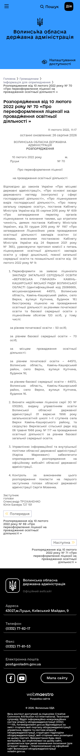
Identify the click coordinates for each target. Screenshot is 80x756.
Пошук (52, 6)
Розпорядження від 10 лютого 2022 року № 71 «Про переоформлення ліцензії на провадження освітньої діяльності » (54, 556)
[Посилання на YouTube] (21, 678)
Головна (9, 78)
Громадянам (29, 78)
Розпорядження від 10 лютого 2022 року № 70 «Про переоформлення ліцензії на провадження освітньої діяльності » (37, 88)
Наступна (61, 542)
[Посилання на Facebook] (10, 678)
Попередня (20, 514)
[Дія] (68, 6)
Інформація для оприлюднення (27, 82)
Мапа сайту (57, 678)
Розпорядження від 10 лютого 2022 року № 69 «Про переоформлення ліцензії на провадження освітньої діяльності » (25, 527)
